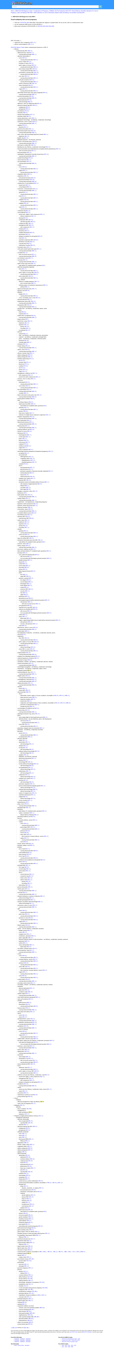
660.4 (28, 342)
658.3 (26, 287)
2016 (63, 1345)
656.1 (24, 1133)
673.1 (32, 114)
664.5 (25, 433)
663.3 (33, 216)
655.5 (25, 1186)
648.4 (82, 1251)
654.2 (34, 820)
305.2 (55, 1251)
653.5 (26, 76)
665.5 (29, 560)
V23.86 (44, 1287)
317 (73, 1251)
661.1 (31, 129)
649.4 (24, 1152)
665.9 (33, 145)
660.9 (28, 692)
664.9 (24, 553)
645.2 (26, 1266)
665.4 (26, 176)
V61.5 (30, 44)
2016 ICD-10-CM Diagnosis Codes (69, 1338)
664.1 (25, 574)
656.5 (30, 1217)
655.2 (30, 1219)
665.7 (28, 435)
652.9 (36, 72)
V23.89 (30, 1289)
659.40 (26, 1327)
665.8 (27, 290)
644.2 (48, 551)
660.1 (34, 54)
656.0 (33, 1228)
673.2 (31, 358)
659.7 (34, 288)
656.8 (23, 312)
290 (40, 1251)
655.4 (32, 1195)
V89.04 (32, 1313)
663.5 (25, 1093)
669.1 (24, 688)
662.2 (28, 869)
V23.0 (25, 1286)
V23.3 (32, 42)
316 (69, 1251)
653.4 (46, 154)
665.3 (33, 118)
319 (77, 1251)
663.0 (28, 187)
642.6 (25, 344)
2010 (38, 26)
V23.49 (31, 1259)
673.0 (26, 111)
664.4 (24, 563)
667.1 (31, 898)
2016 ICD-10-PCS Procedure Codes (70, 1341)
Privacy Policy (21, 1345)
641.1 (31, 467)
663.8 (32, 221)
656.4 (33, 263)
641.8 (26, 474)
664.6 (48, 558)
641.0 (32, 647)
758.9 (54, 1182)
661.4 (26, 136)
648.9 (26, 1142)
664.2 (28, 583)
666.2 (26, 485)
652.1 (33, 150)
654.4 (39, 103)
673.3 (25, 369)
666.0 (29, 101)
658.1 (31, 353)
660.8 (32, 398)
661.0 (37, 297)
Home (12, 11)
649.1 (23, 1255)
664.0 (33, 178)
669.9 (29, 50)
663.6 (25, 218)
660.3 (25, 393)
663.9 (27, 212)
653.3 (24, 207)
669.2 (36, 658)
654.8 (36, 554)
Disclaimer (27, 1345)
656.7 (29, 299)
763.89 (28, 1108)
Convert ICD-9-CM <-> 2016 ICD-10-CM (70, 1340)
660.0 (35, 74)
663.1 (27, 185)
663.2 (36, 183)
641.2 (25, 127)
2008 (21, 1341)
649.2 (31, 1144)
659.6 (34, 105)
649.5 (24, 1304)
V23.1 (30, 1284)
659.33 (14, 1327)
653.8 (26, 199)
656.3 (26, 1173)
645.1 (26, 1264)
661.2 (28, 159)
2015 (53, 26)
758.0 (48, 1182)
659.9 (27, 516)
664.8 (30, 598)
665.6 (29, 431)
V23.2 (25, 1271)
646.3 (26, 1273)
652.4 (29, 152)
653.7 (31, 52)
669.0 (25, 313)
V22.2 (40, 1116)
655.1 (26, 1177)
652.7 (27, 849)
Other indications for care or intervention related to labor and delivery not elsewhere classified (59, 12)
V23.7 (32, 1239)
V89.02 (30, 1318)
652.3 (25, 252)
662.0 (26, 867)
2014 (50, 26)
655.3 (27, 1202)
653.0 (34, 69)
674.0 (24, 125)
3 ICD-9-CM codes (24, 22)
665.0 (28, 618)
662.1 (27, 865)
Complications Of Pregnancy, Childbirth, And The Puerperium (52, 11)
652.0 (57, 703)
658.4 (25, 112)
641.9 (47, 147)
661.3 (28, 807)
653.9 (29, 305)
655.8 (30, 1123)
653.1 (35, 188)
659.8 (31, 518)
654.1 (31, 422)
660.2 (35, 59)
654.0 (31, 63)
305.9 (60, 1251)
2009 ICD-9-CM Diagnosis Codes (23, 11)
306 (65, 1251)
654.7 (24, 89)
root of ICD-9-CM (73, 1332)
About (15, 1345)
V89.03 (28, 1311)
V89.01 (42, 1307)
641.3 (30, 456)
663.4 (23, 238)
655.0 (27, 1175)
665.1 (24, 616)
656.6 (30, 1215)
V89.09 (36, 1316)
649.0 (24, 1302)
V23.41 (28, 1260)
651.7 (48, 415)
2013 (47, 26)
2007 (27, 1341)
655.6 (27, 1208)
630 (38, 1295)
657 (26, 319)
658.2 (45, 285)
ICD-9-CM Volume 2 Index (17, 47)
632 (43, 265)
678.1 (27, 1008)
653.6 (30, 494)
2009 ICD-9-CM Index (86, 1332)
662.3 (36, 281)
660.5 (33, 283)
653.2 (23, 196)
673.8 (22, 368)
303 (44, 1251)
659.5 (27, 109)
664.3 (29, 556)
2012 (44, 26)
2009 (15, 1341)
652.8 (31, 96)
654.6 (24, 58)
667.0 (29, 100)
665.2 (33, 378)
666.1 (45, 134)
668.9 (28, 116)
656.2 (30, 1139)
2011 (41, 26)
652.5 (39, 395)
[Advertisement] (42, 33)
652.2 (58, 149)
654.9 (33, 65)
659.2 (28, 420)
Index (18, 1338)
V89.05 (31, 1309)
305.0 (49, 1251)
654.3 (30, 509)
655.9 (30, 1121)
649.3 (29, 174)
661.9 (28, 61)
